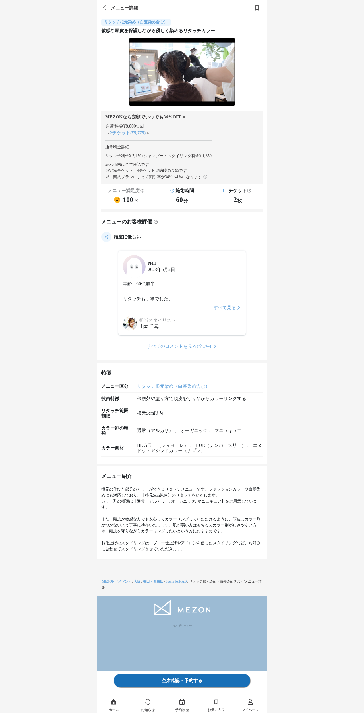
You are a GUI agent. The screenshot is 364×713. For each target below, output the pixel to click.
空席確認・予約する (182, 680)
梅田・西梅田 (153, 581)
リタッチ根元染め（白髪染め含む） (173, 386)
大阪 (137, 581)
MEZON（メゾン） (117, 581)
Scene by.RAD (176, 581)
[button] (249, 190)
